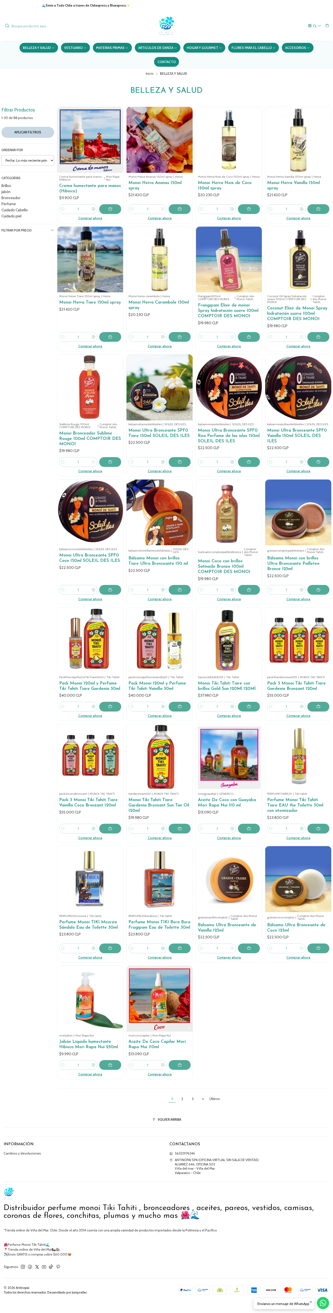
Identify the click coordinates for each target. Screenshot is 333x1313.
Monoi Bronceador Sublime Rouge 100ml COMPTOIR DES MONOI (90, 438)
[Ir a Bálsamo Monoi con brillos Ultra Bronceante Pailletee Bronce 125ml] (298, 513)
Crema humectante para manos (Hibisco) (90, 188)
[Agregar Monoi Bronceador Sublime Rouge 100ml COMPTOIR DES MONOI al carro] (110, 462)
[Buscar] (7, 26)
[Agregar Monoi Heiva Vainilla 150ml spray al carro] (318, 209)
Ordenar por (12, 150)
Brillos (6, 185)
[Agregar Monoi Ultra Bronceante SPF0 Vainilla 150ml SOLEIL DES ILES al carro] (318, 462)
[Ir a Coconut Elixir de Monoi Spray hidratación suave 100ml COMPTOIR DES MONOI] (298, 260)
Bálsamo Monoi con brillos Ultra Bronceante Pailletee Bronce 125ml (293, 563)
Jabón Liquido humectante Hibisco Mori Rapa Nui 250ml (88, 1044)
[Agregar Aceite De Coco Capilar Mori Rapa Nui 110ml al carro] (180, 1065)
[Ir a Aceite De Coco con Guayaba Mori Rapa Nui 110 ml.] (229, 757)
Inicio (150, 73)
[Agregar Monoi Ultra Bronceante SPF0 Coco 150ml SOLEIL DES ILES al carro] (110, 590)
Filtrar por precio (16, 230)
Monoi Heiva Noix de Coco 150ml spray (225, 185)
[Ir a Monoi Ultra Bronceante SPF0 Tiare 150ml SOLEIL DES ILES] (160, 387)
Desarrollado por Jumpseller (67, 1292)
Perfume (8, 204)
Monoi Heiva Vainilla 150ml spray (293, 185)
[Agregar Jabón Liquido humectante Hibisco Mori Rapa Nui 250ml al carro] (110, 1065)
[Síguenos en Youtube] (44, 1266)
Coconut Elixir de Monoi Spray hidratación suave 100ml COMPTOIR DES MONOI (297, 313)
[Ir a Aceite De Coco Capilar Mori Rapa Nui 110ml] (160, 999)
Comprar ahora (90, 218)
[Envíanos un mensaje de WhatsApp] (323, 1303)
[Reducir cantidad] (62, 209)
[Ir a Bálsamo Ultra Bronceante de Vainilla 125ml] (229, 879)
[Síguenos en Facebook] (30, 1266)
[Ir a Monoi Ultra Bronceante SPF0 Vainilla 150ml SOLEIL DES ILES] (298, 387)
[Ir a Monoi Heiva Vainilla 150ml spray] (298, 140)
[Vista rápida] (117, 140)
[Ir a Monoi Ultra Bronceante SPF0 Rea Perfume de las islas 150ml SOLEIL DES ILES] (229, 387)
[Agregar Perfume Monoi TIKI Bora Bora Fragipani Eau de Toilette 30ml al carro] (180, 948)
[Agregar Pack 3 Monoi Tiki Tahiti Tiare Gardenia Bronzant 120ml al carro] (318, 707)
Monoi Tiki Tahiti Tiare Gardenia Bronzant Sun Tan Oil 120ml (158, 805)
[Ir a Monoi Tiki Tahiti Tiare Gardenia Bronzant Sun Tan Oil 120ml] (160, 757)
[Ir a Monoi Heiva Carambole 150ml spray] (160, 260)
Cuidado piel (11, 216)
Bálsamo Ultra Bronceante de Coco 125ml (296, 928)
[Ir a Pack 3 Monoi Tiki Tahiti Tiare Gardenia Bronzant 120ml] (298, 640)
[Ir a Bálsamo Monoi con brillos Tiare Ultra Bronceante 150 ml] (160, 513)
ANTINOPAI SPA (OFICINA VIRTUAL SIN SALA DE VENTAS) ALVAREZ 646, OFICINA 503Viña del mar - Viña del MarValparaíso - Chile (217, 1166)
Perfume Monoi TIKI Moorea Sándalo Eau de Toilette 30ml (88, 925)
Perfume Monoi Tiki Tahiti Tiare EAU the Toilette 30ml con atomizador (295, 805)
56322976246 (185, 1153)
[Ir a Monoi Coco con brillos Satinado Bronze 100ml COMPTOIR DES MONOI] (229, 513)
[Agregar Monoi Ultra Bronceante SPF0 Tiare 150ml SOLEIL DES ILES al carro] (180, 462)
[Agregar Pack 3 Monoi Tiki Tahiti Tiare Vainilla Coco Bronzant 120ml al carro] (110, 828)
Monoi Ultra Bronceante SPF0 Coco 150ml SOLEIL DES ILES (89, 558)
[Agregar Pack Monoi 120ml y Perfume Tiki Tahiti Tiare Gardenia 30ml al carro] (110, 707)
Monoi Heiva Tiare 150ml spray (90, 302)
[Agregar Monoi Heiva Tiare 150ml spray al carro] (110, 337)
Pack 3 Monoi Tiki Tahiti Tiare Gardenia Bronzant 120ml (296, 686)
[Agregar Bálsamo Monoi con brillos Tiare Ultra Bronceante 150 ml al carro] (180, 590)
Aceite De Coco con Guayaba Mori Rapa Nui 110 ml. (227, 802)
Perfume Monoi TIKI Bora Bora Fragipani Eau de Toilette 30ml (159, 925)
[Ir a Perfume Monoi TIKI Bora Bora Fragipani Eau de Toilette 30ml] (160, 879)
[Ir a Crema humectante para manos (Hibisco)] (90, 140)
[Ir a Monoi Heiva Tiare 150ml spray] (90, 260)
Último (214, 1099)
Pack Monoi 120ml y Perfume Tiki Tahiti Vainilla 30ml (157, 686)
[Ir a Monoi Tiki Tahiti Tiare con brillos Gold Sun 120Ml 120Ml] (229, 640)
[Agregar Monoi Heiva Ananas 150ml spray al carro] (180, 209)
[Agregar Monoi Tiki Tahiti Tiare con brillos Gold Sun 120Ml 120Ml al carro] (249, 707)
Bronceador (10, 197)
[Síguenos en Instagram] (22, 1266)
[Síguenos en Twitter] (37, 1266)
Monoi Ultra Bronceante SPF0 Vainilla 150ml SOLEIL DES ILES (297, 435)
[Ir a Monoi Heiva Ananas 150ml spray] (160, 140)
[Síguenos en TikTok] (51, 1266)
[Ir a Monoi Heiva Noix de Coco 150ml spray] (229, 140)
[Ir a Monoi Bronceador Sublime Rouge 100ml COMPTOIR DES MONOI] (90, 387)
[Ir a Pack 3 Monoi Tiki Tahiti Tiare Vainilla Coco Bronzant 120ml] (90, 757)
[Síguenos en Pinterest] (58, 1266)
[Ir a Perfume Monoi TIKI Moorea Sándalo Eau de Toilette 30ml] (90, 879)
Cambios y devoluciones (22, 1153)
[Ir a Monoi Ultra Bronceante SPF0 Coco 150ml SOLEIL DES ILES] (90, 513)
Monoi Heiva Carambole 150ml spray (158, 305)
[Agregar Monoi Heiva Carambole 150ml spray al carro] (180, 337)
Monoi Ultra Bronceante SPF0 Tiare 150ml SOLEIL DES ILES (159, 433)
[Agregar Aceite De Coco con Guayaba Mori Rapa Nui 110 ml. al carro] (249, 828)
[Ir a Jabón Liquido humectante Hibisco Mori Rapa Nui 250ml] (90, 999)
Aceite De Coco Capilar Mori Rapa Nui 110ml (157, 1044)
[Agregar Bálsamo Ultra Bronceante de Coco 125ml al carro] (318, 948)
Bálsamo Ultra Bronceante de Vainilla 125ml (227, 928)
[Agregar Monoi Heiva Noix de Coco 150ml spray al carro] (249, 209)
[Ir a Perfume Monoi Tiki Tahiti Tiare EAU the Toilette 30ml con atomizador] (298, 757)
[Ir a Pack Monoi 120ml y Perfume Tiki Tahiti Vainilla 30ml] (160, 640)
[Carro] (327, 25)
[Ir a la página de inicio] (166, 26)
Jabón (5, 191)
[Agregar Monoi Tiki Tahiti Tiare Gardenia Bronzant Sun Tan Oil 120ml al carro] (180, 828)
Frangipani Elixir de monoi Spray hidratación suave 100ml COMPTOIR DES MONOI (228, 310)
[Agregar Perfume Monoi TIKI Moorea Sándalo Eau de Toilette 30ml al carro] (110, 948)
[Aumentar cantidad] (93, 209)
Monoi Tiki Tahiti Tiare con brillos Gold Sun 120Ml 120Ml (226, 686)
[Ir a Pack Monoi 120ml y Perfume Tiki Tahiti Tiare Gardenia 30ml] (90, 640)
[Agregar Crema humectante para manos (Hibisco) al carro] (110, 209)
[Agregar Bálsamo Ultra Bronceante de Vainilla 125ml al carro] (249, 948)
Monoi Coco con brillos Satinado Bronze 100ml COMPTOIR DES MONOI (224, 566)
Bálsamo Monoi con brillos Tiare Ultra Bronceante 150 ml (158, 561)
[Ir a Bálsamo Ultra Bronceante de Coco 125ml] (298, 879)
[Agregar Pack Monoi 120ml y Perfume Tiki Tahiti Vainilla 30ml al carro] (180, 707)
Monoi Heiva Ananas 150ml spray (155, 185)
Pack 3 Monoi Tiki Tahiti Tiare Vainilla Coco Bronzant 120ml (88, 802)
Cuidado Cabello (14, 210)
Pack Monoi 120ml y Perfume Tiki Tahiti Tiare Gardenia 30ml (89, 686)
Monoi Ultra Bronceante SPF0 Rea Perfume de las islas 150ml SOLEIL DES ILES (229, 435)
